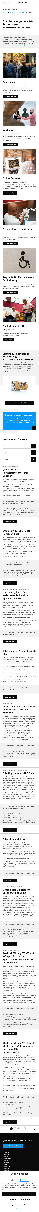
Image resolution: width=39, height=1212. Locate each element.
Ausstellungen (7, 1158)
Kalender (5, 1160)
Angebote (21, 12)
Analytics (25, 1180)
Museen (5, 1156)
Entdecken (6, 1154)
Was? (6, 459)
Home (4, 12)
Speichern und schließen (19, 1205)
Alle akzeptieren (19, 1194)
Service (5, 1164)
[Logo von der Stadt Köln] (7, 2)
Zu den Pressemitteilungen (13, 1146)
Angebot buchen (10, 521)
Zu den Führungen (10, 96)
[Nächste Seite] (34, 1128)
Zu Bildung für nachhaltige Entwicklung (19, 403)
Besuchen (12, 12)
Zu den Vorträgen (10, 193)
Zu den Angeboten (10, 243)
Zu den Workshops (10, 144)
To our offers (8, 339)
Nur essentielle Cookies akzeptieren (19, 1199)
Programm (6, 1162)
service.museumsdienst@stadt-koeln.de (22, 45)
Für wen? (7, 453)
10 (25, 1129)
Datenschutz (19, 1209)
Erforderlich (16, 1180)
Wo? (6, 446)
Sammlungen (6, 1166)
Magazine (6, 1168)
